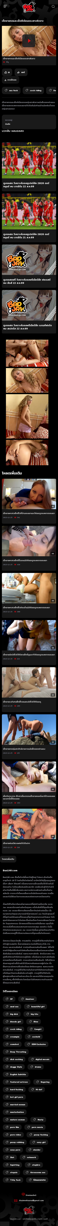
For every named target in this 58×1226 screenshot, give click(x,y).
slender (36, 1149)
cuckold (36, 1036)
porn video (15, 1134)
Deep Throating (18, 1051)
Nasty (40, 1119)
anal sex (14, 1006)
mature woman (17, 1119)
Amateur (29, 999)
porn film (14, 1127)
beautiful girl (37, 1006)
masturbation (17, 1112)
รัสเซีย (7, 124)
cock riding (15, 1029)
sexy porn (15, 1149)
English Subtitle (18, 1074)
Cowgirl (37, 1029)
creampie (14, 1036)
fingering (45, 1081)
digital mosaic (42, 1059)
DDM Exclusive (39, 1044)
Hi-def (39, 1089)
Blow (36, 1021)
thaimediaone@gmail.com (31, 1200)
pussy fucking (41, 1134)
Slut (12, 1157)
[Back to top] (53, 1221)
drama (38, 1066)
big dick (14, 1014)
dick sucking (16, 1059)
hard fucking (16, 1089)
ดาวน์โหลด (11, 79)
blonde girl (15, 1021)
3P (11, 999)
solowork (31, 1157)
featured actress (19, 1081)
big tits (34, 1014)
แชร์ (23, 72)
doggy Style (16, 1066)
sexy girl (41, 1142)
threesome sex (37, 1172)
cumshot (14, 1044)
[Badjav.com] (29, 7)
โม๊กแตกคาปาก (39, 1179)
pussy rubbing (17, 1142)
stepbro (36, 1164)
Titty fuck (15, 1179)
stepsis (13, 1172)
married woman (17, 1104)
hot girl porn (16, 1097)
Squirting (14, 1164)
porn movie (37, 1127)
